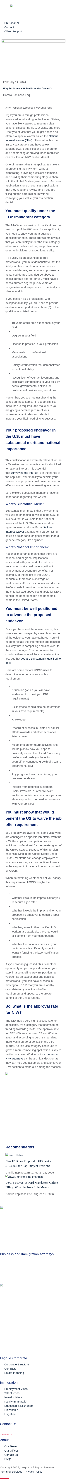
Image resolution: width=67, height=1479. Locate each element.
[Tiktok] (7, 1281)
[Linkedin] (7, 1268)
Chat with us (6, 1434)
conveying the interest (24, 472)
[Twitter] (7, 1264)
